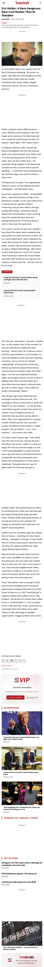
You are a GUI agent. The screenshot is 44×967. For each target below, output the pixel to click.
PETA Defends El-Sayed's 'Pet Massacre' (19, 873)
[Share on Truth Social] (7, 660)
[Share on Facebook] (11, 660)
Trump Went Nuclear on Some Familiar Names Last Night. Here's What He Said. (21, 738)
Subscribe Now (32, 697)
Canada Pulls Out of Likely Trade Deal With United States (20, 773)
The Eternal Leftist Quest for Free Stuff (19, 882)
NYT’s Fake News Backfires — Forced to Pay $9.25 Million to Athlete (20, 948)
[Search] (40, 3)
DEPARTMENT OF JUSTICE (9, 669)
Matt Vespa (6, 742)
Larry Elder (5, 19)
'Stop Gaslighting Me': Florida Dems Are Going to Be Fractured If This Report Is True (21, 808)
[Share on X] (3, 660)
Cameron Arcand (8, 777)
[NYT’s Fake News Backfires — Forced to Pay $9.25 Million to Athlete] (22, 933)
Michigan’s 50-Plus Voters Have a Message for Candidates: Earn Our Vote (22, 864)
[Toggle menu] (4, 3)
